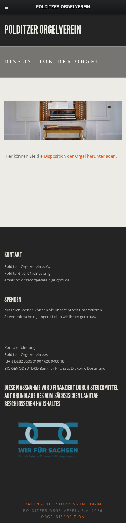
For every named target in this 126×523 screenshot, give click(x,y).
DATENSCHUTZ (41, 504)
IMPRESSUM (72, 504)
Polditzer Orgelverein (42, 30)
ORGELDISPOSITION (63, 516)
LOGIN (94, 504)
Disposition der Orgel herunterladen (80, 156)
